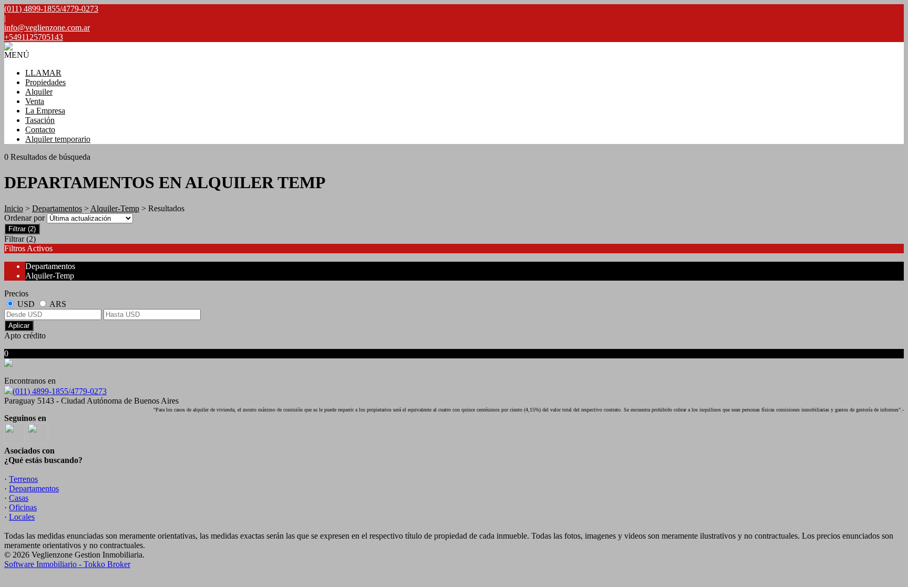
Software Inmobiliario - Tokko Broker (67, 564)
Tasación (40, 120)
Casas (18, 497)
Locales (22, 516)
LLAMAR (43, 72)
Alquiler (39, 91)
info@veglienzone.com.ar (47, 27)
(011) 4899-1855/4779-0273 (60, 391)
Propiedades (45, 82)
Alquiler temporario (57, 139)
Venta (34, 101)
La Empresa (45, 110)
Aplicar (18, 325)
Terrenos (23, 479)
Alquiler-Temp (114, 208)
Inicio (13, 208)
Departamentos (57, 208)
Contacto (40, 129)
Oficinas (23, 507)
